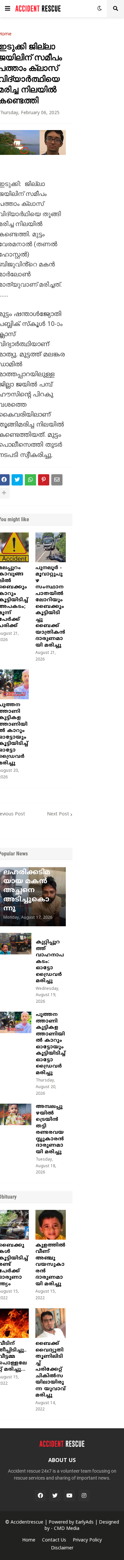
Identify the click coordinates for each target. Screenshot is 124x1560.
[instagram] (84, 1495)
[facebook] (40, 1495)
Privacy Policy (87, 1540)
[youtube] (69, 1495)
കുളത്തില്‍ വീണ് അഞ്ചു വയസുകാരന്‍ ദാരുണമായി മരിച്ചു (50, 1264)
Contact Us (54, 1540)
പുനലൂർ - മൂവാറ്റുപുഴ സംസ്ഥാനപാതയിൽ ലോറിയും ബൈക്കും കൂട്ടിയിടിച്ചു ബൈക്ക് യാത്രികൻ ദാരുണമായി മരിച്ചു (50, 607)
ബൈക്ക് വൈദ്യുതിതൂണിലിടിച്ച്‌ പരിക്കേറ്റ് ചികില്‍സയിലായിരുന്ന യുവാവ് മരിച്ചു (50, 1370)
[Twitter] (17, 479)
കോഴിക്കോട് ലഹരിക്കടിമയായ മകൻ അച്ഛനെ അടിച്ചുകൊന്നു (27, 886)
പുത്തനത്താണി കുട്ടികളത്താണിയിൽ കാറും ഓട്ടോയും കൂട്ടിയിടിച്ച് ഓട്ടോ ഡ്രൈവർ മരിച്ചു (50, 1044)
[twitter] (55, 1495)
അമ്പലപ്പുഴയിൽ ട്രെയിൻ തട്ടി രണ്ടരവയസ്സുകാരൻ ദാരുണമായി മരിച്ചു (50, 1129)
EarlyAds (84, 1522)
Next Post (58, 814)
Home (28, 1540)
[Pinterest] (43, 479)
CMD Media (66, 1529)
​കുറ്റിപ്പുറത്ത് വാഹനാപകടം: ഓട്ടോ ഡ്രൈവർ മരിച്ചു (50, 961)
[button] (7, 8)
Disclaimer (62, 1548)
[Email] (56, 479)
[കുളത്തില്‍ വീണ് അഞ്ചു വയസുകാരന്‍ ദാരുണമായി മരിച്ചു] (50, 1225)
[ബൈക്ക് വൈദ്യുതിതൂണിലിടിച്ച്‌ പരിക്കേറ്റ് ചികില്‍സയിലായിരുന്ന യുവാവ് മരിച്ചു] (50, 1323)
